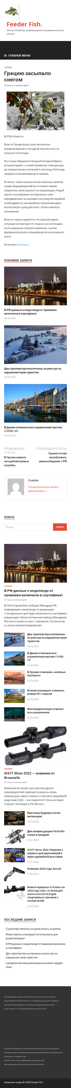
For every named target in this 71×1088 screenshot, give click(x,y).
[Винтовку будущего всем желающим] (14, 824)
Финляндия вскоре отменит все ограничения (45, 710)
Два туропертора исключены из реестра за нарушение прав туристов (32, 370)
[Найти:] (35, 527)
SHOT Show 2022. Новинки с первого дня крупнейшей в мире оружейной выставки (45, 853)
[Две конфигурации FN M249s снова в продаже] (14, 842)
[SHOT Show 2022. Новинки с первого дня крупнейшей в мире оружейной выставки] (14, 861)
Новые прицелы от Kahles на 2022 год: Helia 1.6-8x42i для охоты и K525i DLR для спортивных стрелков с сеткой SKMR (46, 893)
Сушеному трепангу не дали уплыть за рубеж (33, 928)
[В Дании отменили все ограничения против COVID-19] (35, 423)
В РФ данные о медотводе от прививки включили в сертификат (30, 311)
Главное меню (19, 55)
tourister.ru (23, 244)
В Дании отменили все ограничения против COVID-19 (45, 656)
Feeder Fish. (24, 24)
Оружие (8, 769)
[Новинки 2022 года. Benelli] (14, 880)
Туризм (8, 68)
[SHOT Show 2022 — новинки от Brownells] (35, 765)
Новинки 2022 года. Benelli (44, 868)
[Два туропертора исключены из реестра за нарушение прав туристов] (35, 364)
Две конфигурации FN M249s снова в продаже (46, 833)
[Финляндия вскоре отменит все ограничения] (14, 720)
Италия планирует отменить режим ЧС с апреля (46, 692)
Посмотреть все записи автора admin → (43, 488)
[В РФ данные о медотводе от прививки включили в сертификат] (35, 306)
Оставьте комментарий (16, 85)
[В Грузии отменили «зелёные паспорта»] (14, 683)
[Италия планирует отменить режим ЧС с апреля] (14, 701)
